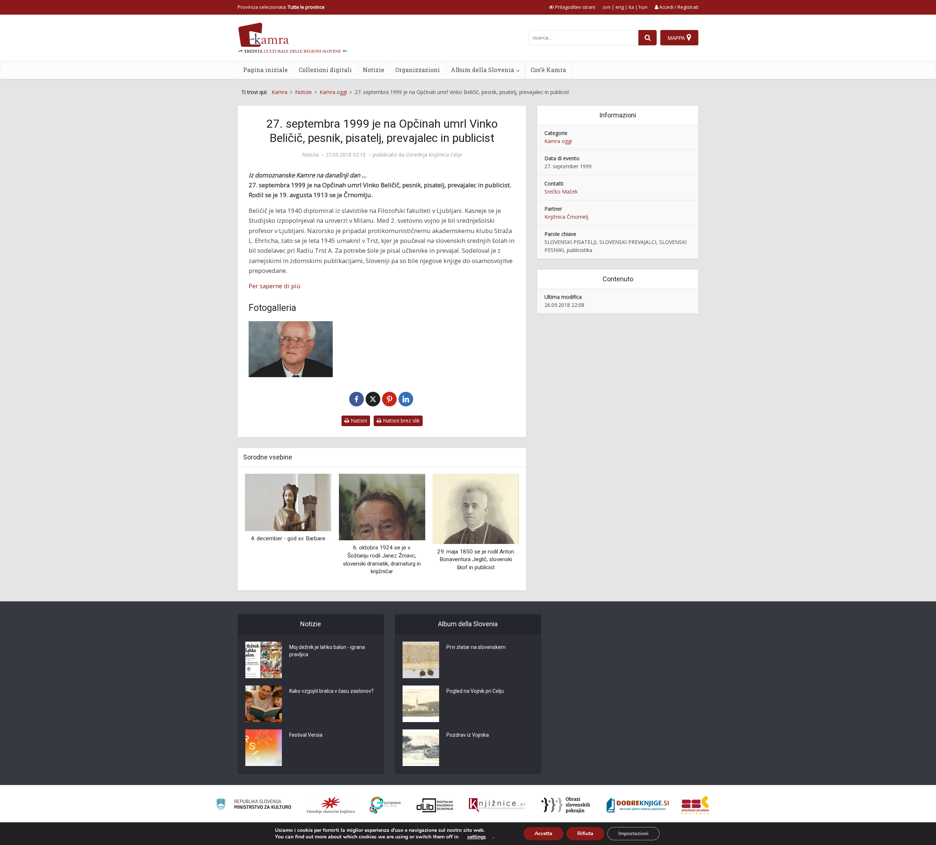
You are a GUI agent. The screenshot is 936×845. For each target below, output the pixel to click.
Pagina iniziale (265, 70)
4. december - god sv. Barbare (288, 538)
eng (619, 7)
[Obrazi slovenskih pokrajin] (566, 805)
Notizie (373, 70)
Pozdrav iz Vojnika (467, 735)
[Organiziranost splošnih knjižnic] (330, 805)
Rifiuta (585, 833)
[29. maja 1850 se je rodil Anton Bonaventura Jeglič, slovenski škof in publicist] (476, 508)
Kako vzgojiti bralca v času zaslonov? (331, 691)
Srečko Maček (561, 191)
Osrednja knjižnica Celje (434, 154)
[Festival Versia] (263, 747)
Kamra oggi (558, 141)
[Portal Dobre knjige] (638, 805)
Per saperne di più (275, 286)
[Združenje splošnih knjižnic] (695, 805)
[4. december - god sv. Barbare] (288, 502)
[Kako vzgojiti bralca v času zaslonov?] (263, 704)
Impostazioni (633, 833)
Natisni (358, 420)
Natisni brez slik (400, 420)
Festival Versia (305, 735)
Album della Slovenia (482, 70)
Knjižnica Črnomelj (566, 216)
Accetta (543, 833)
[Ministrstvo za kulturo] (253, 805)
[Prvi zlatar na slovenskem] (421, 660)
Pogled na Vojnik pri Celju (475, 691)
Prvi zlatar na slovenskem (476, 647)
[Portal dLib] (435, 805)
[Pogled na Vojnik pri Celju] (421, 704)
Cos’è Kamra (548, 70)
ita (631, 7)
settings (476, 837)
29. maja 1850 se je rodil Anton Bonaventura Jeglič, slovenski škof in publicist (475, 559)
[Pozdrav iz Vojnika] (421, 747)
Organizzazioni (417, 70)
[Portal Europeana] (385, 805)
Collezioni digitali (325, 70)
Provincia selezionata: (281, 7)
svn (607, 7)
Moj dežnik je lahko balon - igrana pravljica (327, 650)
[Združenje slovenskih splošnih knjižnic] (496, 805)
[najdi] (647, 37)
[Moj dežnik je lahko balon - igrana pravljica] (263, 660)
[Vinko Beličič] (291, 349)
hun (643, 7)
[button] (500, 529)
